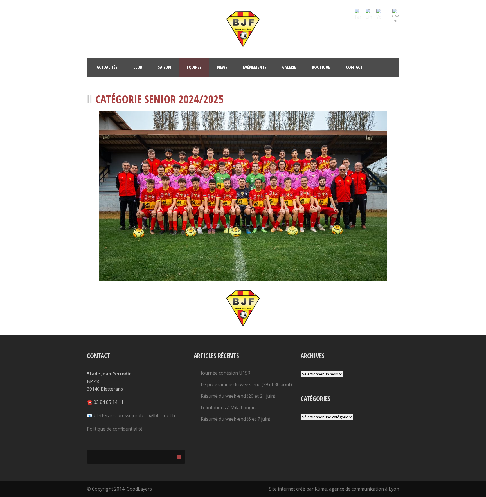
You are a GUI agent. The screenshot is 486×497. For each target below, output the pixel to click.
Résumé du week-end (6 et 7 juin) (235, 419)
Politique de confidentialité (115, 429)
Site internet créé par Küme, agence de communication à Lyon (334, 489)
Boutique (321, 67)
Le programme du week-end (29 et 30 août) (246, 384)
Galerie (289, 67)
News (222, 67)
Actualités (107, 67)
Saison (164, 67)
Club (137, 67)
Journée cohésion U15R (225, 373)
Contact (354, 67)
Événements (254, 67)
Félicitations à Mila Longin (228, 407)
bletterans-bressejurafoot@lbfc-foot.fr (135, 415)
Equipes (194, 67)
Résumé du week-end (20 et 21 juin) (238, 396)
